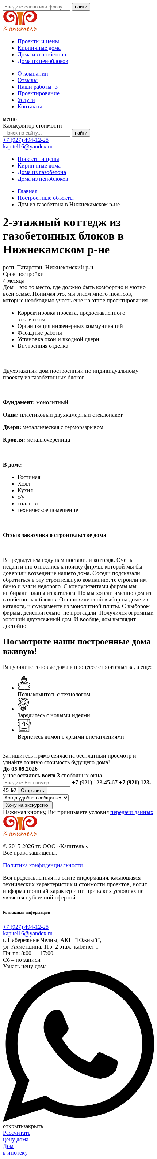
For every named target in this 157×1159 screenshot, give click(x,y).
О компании (33, 73)
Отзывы (28, 80)
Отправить (32, 790)
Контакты (30, 106)
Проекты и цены (38, 41)
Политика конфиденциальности (43, 865)
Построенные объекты (46, 198)
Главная (27, 191)
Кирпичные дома (39, 48)
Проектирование (39, 93)
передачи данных (131, 812)
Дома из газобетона (42, 54)
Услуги (26, 100)
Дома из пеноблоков (43, 61)
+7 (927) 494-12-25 (26, 140)
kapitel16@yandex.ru (28, 146)
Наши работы (38, 87)
